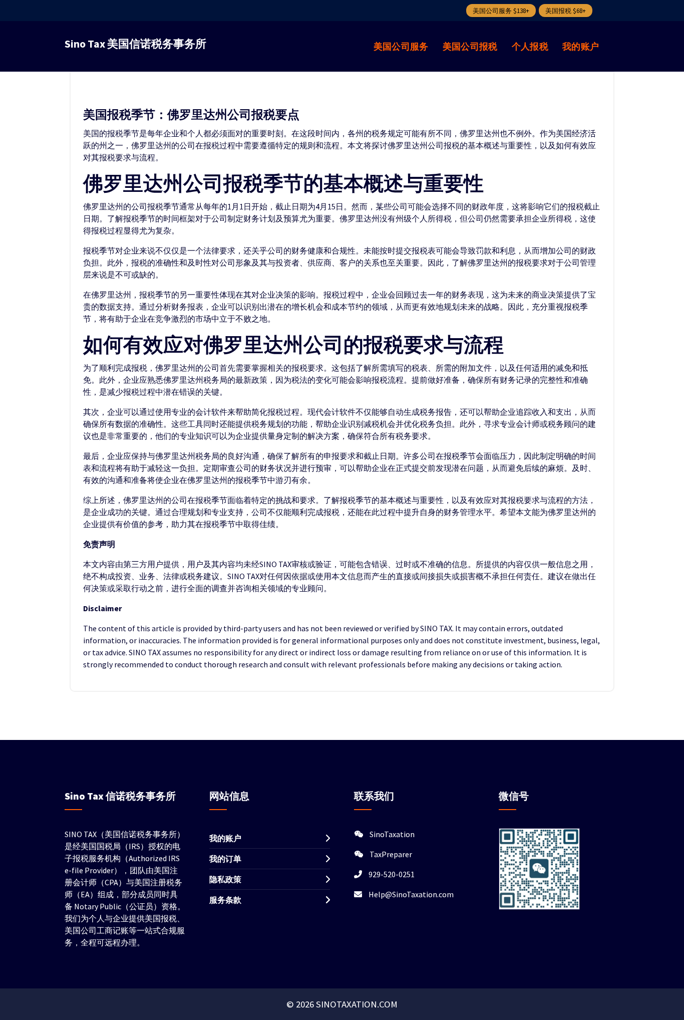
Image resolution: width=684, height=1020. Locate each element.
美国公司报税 (470, 46)
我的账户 (580, 46)
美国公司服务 (401, 46)
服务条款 (225, 900)
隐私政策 (225, 879)
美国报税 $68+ (565, 11)
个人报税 (530, 46)
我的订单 (225, 859)
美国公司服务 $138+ (501, 11)
